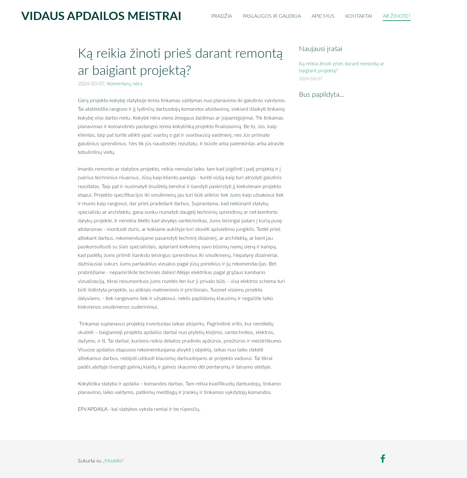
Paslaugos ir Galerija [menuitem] (272, 15)
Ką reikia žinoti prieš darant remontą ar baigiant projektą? (341, 67)
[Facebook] (382, 458)
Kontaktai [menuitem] (358, 15)
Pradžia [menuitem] (221, 15)
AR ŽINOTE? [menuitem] (396, 15)
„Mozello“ (113, 460)
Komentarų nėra (124, 83)
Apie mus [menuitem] (323, 15)
